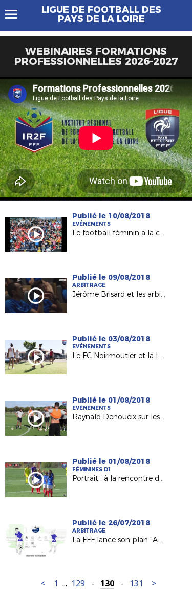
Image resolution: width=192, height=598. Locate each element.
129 (78, 583)
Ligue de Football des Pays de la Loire (101, 14)
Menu (16, 14)
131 (136, 583)
